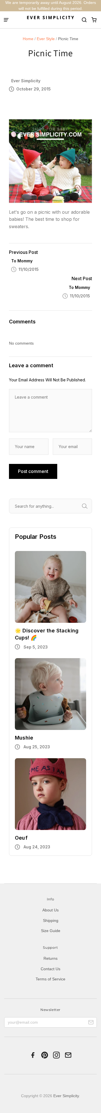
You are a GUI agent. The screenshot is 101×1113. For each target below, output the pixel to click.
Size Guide (50, 930)
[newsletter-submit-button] (91, 1023)
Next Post (82, 278)
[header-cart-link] (94, 20)
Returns (50, 958)
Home (28, 38)
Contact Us (50, 969)
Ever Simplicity (66, 1095)
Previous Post (23, 252)
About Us (50, 910)
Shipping (50, 920)
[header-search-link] (84, 20)
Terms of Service (50, 979)
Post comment (33, 471)
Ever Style (46, 38)
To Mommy (22, 261)
